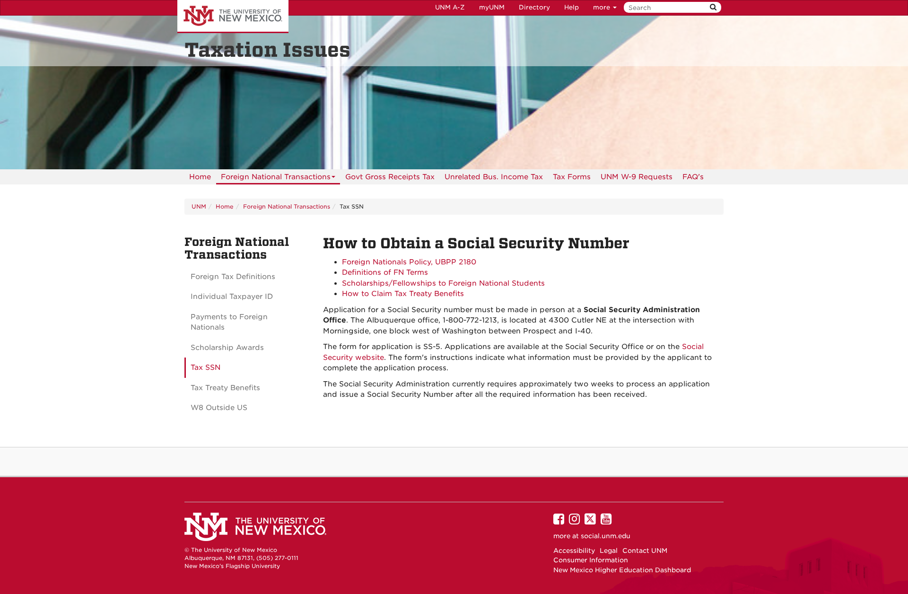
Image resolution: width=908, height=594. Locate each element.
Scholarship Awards (227, 347)
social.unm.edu (605, 536)
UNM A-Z (450, 7)
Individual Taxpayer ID (232, 296)
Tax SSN (205, 367)
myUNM (492, 7)
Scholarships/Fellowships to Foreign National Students (443, 283)
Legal (609, 550)
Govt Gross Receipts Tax (390, 177)
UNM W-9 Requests (636, 177)
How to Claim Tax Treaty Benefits (403, 293)
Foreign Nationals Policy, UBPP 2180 (409, 262)
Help (571, 7)
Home (200, 177)
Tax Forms (572, 177)
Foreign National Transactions (276, 177)
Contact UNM (644, 550)
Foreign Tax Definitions (233, 276)
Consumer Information (590, 560)
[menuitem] (200, 176)
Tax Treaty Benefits (225, 388)
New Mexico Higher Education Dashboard (622, 570)
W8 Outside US (219, 407)
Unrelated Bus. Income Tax (494, 177)
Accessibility (574, 550)
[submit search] (713, 7)
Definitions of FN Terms (385, 272)
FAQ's (693, 177)
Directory (534, 7)
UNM (199, 206)
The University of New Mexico (232, 16)
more (602, 7)
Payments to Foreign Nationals (229, 322)
